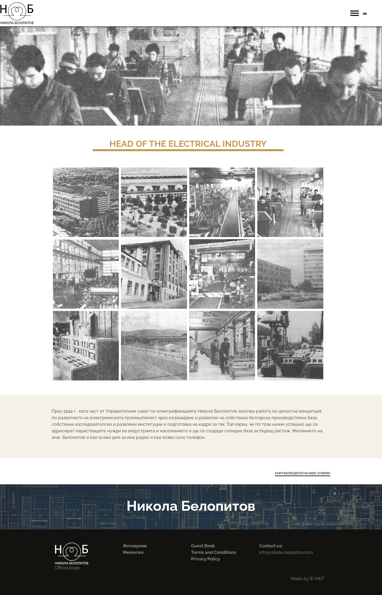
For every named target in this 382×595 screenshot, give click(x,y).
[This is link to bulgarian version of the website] (365, 13)
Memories (133, 552)
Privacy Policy (205, 558)
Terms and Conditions (213, 552)
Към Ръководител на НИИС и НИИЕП (302, 473)
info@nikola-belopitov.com (286, 552)
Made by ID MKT (307, 578)
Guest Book (203, 545)
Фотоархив (135, 545)
